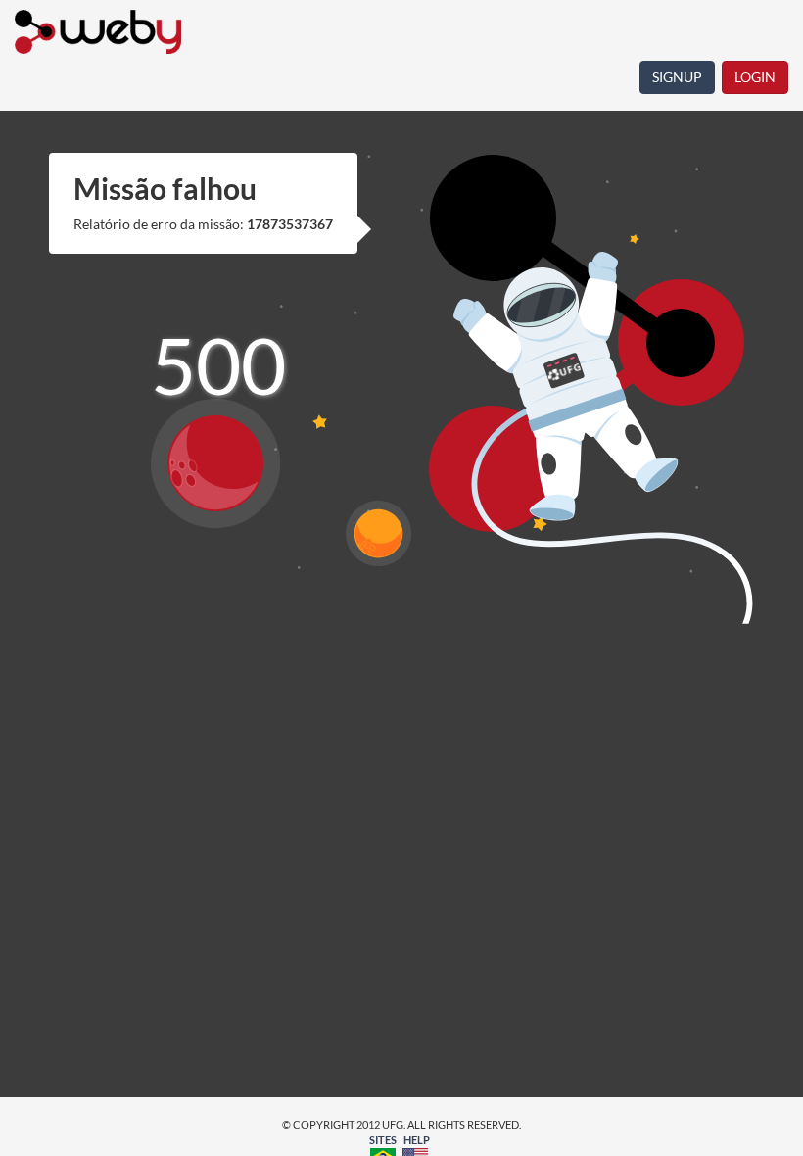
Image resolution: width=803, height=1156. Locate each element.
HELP (416, 1139)
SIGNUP (677, 77)
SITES (383, 1139)
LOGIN (755, 77)
